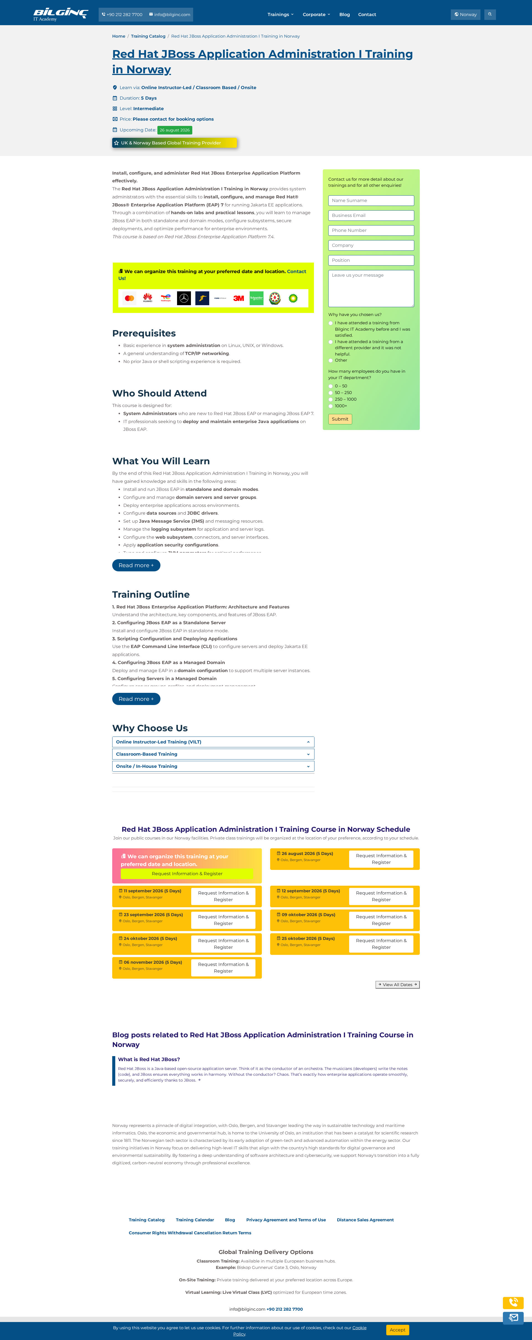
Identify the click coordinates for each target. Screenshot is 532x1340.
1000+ (341, 405)
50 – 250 (343, 392)
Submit (340, 419)
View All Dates (397, 984)
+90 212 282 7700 (125, 14)
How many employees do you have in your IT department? (366, 374)
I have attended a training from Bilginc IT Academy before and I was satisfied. (372, 329)
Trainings (279, 14)
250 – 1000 (346, 399)
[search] (490, 14)
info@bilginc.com (171, 14)
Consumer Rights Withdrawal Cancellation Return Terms (190, 1232)
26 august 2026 (175, 130)
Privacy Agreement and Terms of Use (286, 1219)
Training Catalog (148, 36)
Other (341, 360)
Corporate (315, 14)
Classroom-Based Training (146, 754)
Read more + (136, 565)
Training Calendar (195, 1219)
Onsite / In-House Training (146, 766)
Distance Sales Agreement (365, 1219)
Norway (468, 14)
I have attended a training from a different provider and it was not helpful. (369, 348)
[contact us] (513, 1318)
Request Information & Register (187, 873)
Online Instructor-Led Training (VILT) (158, 742)
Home (118, 36)
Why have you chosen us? (355, 314)
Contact (367, 14)
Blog (344, 14)
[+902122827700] (513, 1306)
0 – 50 (341, 385)
